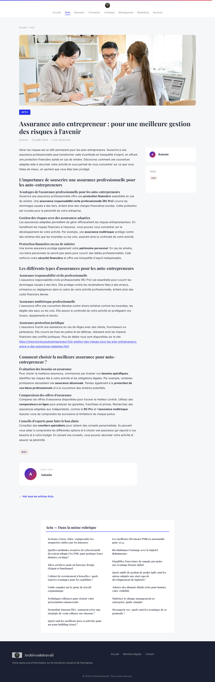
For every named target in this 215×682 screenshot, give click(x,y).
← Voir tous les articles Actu (36, 496)
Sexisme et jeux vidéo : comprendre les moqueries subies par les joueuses (71, 540)
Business (79, 12)
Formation (94, 12)
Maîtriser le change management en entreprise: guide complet (133, 600)
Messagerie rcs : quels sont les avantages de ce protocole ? (139, 611)
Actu (67, 12)
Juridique (109, 12)
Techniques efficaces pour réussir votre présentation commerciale (71, 600)
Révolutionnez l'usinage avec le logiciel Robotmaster (135, 551)
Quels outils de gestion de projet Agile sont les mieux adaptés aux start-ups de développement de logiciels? (139, 576)
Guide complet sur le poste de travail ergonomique (69, 589)
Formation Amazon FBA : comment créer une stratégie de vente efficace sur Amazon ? (74, 611)
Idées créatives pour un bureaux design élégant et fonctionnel (71, 566)
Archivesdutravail (38, 655)
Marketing (143, 12)
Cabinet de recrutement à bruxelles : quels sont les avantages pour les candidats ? (73, 577)
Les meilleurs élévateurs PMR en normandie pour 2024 (138, 540)
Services (158, 12)
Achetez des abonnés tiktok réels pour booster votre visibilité (139, 589)
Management (126, 12)
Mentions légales (132, 654)
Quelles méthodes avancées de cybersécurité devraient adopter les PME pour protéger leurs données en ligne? (75, 553)
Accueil (57, 12)
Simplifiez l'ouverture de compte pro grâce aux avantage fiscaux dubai (137, 563)
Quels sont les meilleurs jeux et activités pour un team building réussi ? (74, 622)
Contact (149, 654)
